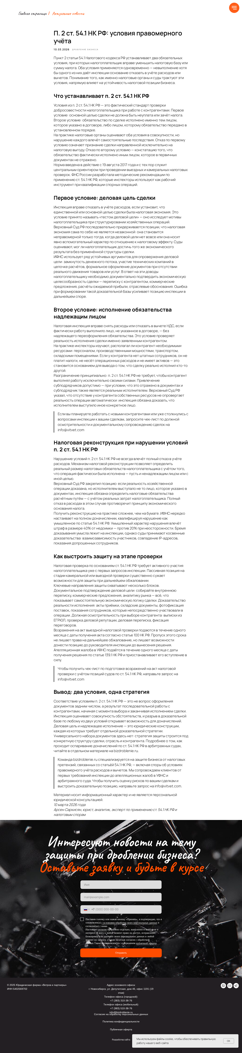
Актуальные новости (68, 13)
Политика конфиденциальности (121, 1021)
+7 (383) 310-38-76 (121, 1000)
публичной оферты (146, 943)
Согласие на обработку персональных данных (121, 1014)
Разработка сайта (121, 1039)
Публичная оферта (121, 1029)
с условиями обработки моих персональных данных (129, 923)
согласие (102, 929)
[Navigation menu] (234, 8)
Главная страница (32, 13)
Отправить (121, 952)
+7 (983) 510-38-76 (121, 1008)
